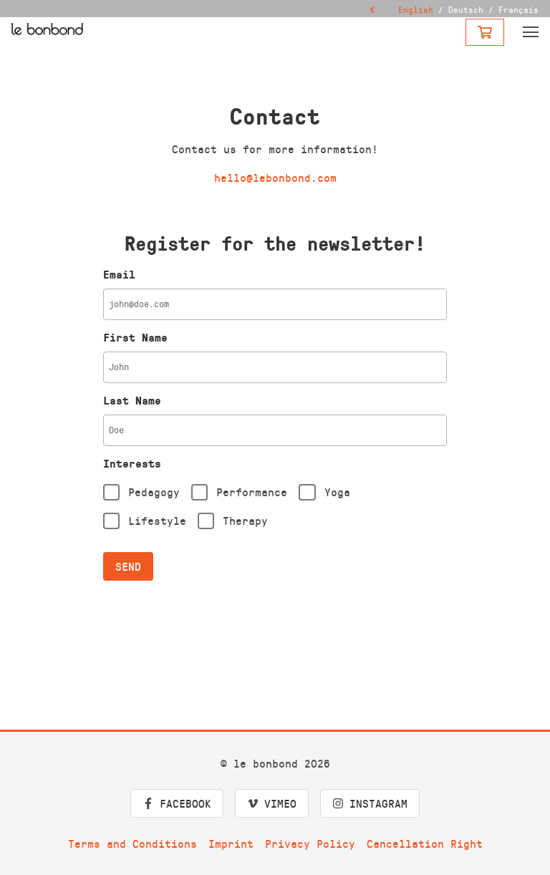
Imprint (231, 843)
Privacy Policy (310, 843)
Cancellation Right (425, 843)
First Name (135, 337)
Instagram (378, 803)
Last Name (132, 400)
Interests (132, 463)
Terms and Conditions (132, 843)
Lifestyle (157, 520)
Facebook (185, 803)
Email (119, 274)
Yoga (337, 491)
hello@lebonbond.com (275, 177)
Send (128, 566)
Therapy (245, 520)
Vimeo (280, 803)
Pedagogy (154, 491)
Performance (251, 491)
